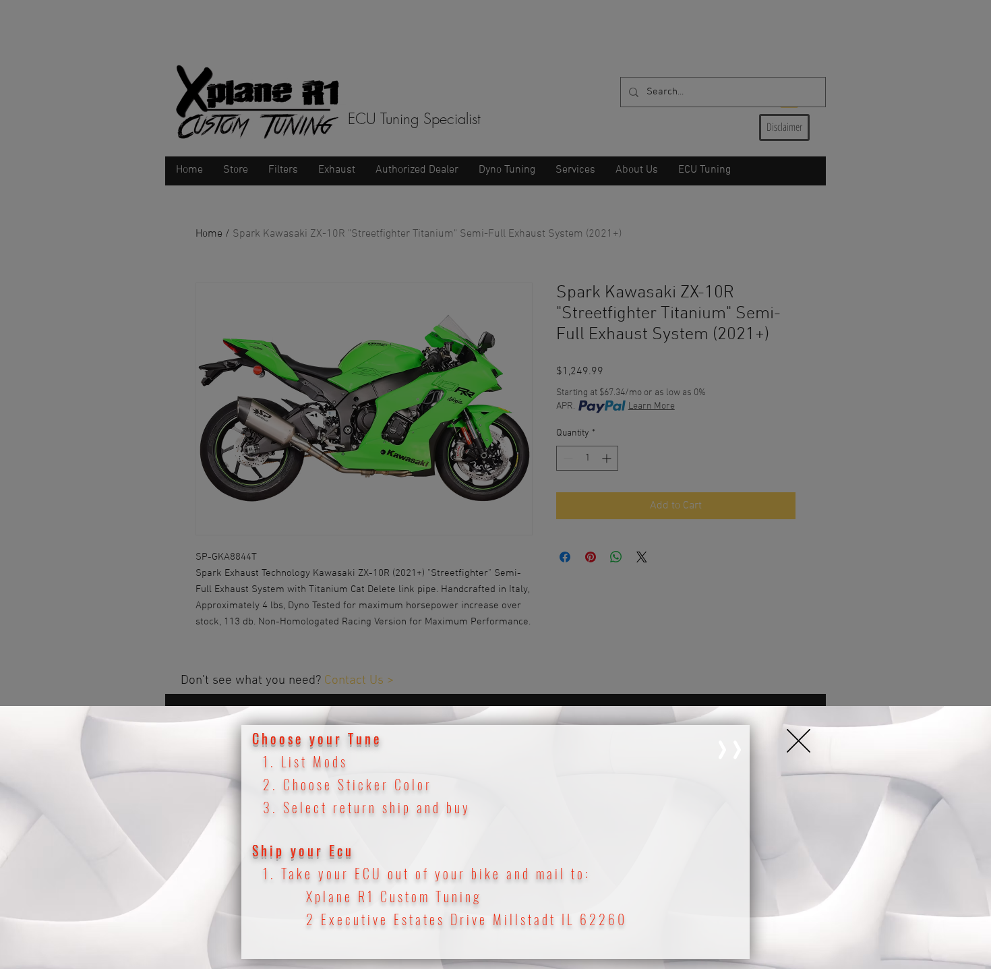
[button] (798, 741)
